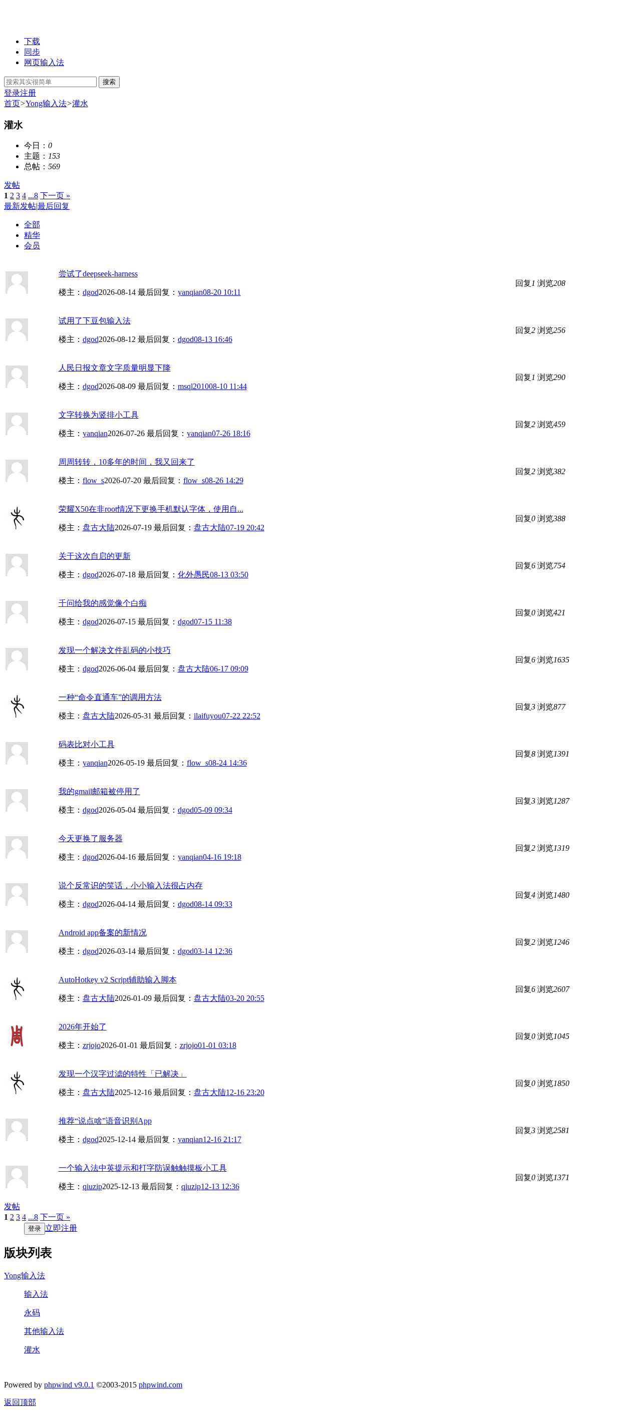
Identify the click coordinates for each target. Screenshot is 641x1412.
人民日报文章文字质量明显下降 (115, 368)
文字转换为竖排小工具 (99, 415)
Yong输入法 (46, 103)
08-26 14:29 (224, 480)
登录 (12, 93)
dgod (91, 292)
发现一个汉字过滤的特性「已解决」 (123, 1074)
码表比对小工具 (87, 744)
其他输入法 (44, 1331)
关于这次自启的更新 (95, 556)
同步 (32, 52)
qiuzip (92, 1186)
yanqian (190, 292)
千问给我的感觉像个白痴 (103, 603)
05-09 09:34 (213, 810)
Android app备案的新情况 (103, 932)
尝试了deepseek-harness (98, 273)
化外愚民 (194, 574)
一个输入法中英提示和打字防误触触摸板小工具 (143, 1168)
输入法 (36, 1294)
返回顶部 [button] (20, 1402)
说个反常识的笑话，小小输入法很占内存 (131, 885)
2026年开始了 (83, 1026)
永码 (32, 1312)
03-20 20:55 (245, 998)
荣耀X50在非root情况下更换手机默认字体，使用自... (151, 509)
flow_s (93, 480)
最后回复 (54, 206)
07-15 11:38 (213, 621)
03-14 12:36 (213, 951)
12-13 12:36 (220, 1186)
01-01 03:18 (217, 1045)
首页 (12, 103)
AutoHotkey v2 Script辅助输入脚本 (118, 979)
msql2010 (193, 386)
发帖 (12, 185)
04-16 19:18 (222, 857)
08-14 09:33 (213, 904)
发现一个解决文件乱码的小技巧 (115, 650)
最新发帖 (20, 206)
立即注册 (61, 1228)
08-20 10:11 (222, 292)
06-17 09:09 (229, 668)
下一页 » (55, 195)
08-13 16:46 (213, 339)
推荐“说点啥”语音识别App (105, 1121)
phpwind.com (160, 1384)
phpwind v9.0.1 (69, 1384)
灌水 (80, 103)
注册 (28, 93)
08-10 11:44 (228, 386)
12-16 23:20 (245, 1092)
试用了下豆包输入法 (95, 320)
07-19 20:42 (245, 527)
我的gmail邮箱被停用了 (99, 791)
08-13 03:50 (229, 574)
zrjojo (92, 1045)
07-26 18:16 (231, 433)
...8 (33, 195)
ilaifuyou (208, 716)
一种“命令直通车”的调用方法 (110, 697)
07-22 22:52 (241, 716)
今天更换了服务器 (91, 838)
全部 (32, 224)
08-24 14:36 (227, 763)
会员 (32, 245)
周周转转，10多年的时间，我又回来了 (127, 462)
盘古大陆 (99, 527)
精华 (32, 235)
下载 (32, 41)
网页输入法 (44, 62)
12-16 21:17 (222, 1139)
